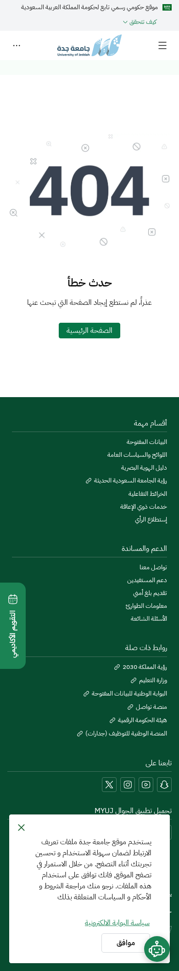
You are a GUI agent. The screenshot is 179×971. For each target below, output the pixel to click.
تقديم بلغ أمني (150, 593)
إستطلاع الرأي (151, 519)
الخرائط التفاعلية (148, 494)
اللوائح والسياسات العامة (137, 455)
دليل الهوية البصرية (144, 467)
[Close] (21, 827)
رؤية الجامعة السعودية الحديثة (130, 480)
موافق (126, 943)
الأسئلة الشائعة (149, 618)
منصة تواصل (151, 707)
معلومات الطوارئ (146, 606)
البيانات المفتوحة (147, 442)
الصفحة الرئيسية (89, 330)
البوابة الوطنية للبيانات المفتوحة (129, 693)
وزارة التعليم (153, 680)
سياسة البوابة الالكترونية (117, 922)
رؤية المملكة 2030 (145, 667)
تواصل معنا (153, 567)
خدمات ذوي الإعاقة (143, 506)
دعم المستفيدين (147, 580)
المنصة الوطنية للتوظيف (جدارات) (126, 733)
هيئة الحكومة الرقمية (142, 720)
